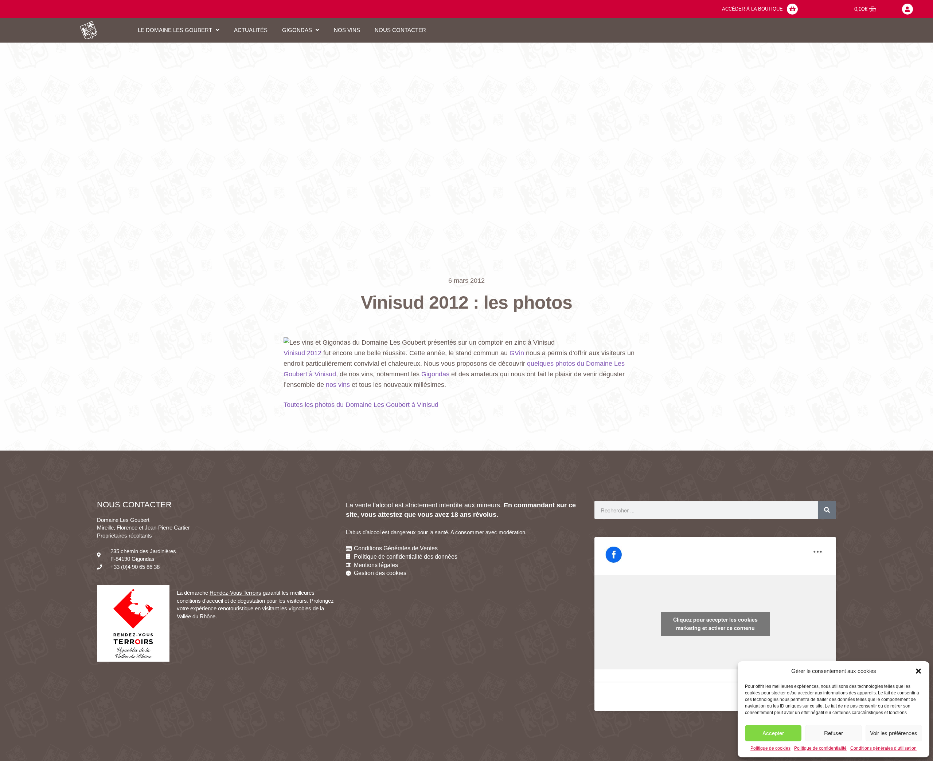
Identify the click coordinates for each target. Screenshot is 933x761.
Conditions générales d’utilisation (883, 748)
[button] (918, 671)
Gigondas (435, 374)
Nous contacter (400, 30)
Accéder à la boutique (752, 9)
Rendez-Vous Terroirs (235, 593)
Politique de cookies (770, 748)
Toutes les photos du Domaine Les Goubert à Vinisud (361, 404)
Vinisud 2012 (302, 353)
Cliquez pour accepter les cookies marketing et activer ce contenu (715, 623)
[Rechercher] (827, 510)
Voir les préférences (893, 733)
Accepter (773, 733)
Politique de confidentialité (820, 748)
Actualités (251, 30)
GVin (517, 353)
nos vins (338, 384)
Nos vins (347, 30)
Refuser (833, 733)
